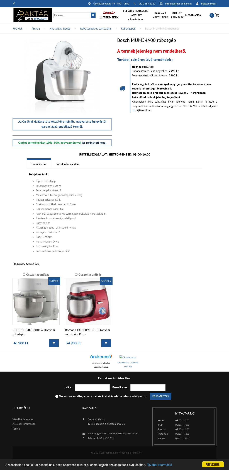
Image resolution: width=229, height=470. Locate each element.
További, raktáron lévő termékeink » (145, 59)
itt (133, 110)
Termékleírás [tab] (38, 164)
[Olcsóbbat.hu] (128, 357)
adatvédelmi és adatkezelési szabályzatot (120, 396)
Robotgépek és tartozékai (95, 28)
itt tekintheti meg (94, 143)
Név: (68, 387)
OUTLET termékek (177, 15)
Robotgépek (128, 28)
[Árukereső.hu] (101, 358)
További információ (159, 464)
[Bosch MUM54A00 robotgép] (62, 76)
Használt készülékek (160, 15)
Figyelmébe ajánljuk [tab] (67, 164)
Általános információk (24, 423)
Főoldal (17, 28)
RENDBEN (213, 464)
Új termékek (109, 15)
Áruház (36, 28)
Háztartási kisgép (60, 28)
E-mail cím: (120, 387)
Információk (193, 15)
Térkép (16, 428)
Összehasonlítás (37, 274)
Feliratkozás (160, 396)
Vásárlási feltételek (23, 419)
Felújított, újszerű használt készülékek (135, 15)
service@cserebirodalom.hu (123, 433)
